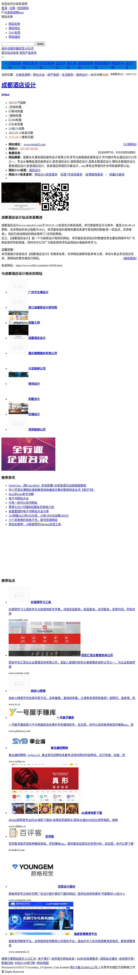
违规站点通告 (108, 958)
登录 (4, 8)
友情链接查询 (94, 174)
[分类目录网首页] (12, 12)
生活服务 (67, 74)
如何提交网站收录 (62, 958)
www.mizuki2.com (34, 144)
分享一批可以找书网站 (23, 502)
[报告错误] (130, 258)
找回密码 (23, 8)
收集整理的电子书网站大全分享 (29, 511)
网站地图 (42, 963)
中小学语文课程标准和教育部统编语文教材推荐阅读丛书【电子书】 (52, 489)
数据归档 (7, 963)
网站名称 (14, 23)
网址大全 (39, 74)
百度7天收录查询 (71, 174)
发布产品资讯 (28, 52)
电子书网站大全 (19, 498)
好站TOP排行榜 (25, 963)
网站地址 (14, 28)
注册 (12, 8)
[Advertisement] (28, 551)
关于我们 (43, 958)
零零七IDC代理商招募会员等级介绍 (31, 507)
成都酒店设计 (18, 85)
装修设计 (82, 74)
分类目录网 (23, 74)
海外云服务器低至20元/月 (17, 48)
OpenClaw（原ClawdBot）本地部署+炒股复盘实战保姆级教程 (47, 485)
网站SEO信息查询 (45, 174)
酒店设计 (35, 170)
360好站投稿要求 (87, 958)
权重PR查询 (116, 174)
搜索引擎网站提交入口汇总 (18, 958)
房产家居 (53, 74)
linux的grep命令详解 (21, 494)
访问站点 (5, 94)
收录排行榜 (126, 958)
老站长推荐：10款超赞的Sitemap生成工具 (35, 524)
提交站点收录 (10, 52)
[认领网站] (130, 144)
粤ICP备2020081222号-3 (85, 967)
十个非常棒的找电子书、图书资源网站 (33, 520)
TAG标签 (14, 32)
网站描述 (14, 36)
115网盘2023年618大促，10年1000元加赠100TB (38, 515)
